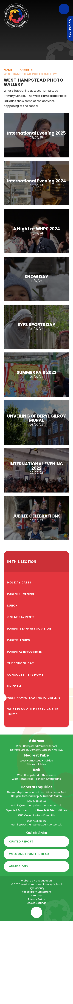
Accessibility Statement (36, 892)
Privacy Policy (36, 899)
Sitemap (36, 895)
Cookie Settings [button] (36, 903)
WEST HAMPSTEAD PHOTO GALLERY (30, 74)
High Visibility (36, 888)
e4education (44, 880)
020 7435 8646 (36, 801)
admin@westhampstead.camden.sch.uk (36, 805)
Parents (26, 70)
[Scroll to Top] (36, 912)
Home (8, 70)
